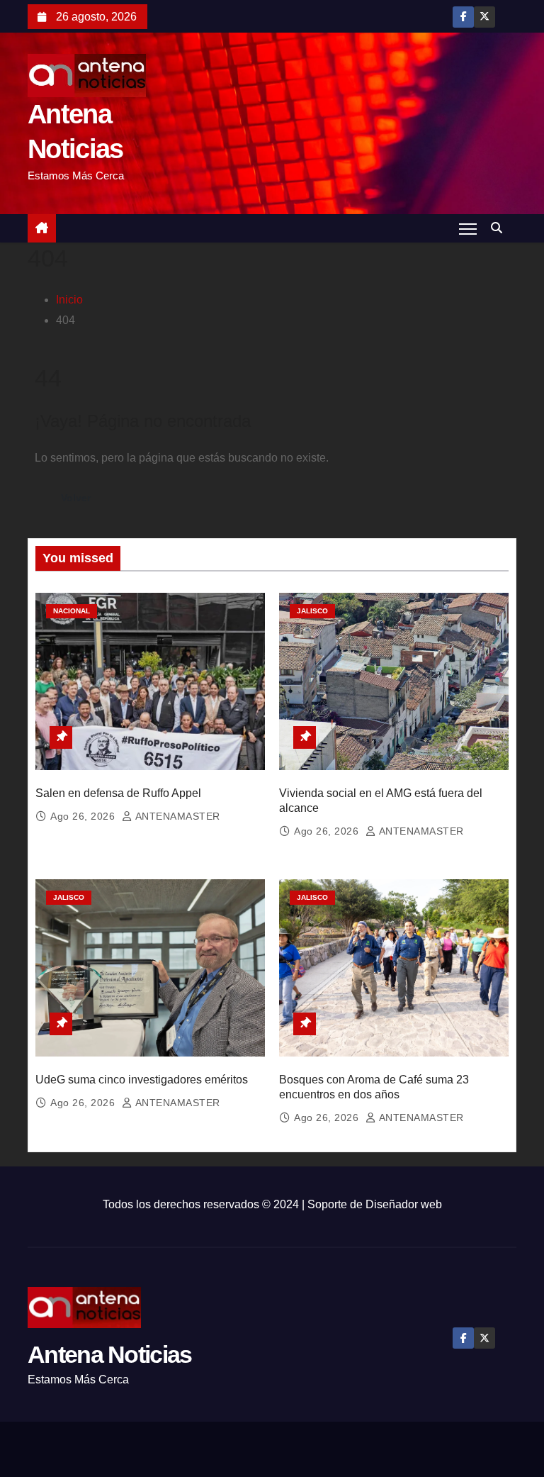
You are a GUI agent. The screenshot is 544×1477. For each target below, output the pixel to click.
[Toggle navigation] (468, 228)
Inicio (69, 300)
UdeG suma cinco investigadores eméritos (141, 1080)
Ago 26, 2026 (84, 816)
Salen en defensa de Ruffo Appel (118, 793)
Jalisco (312, 611)
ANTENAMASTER (176, 816)
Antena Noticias (110, 1354)
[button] (500, 228)
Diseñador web (404, 1204)
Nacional (71, 611)
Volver (76, 497)
